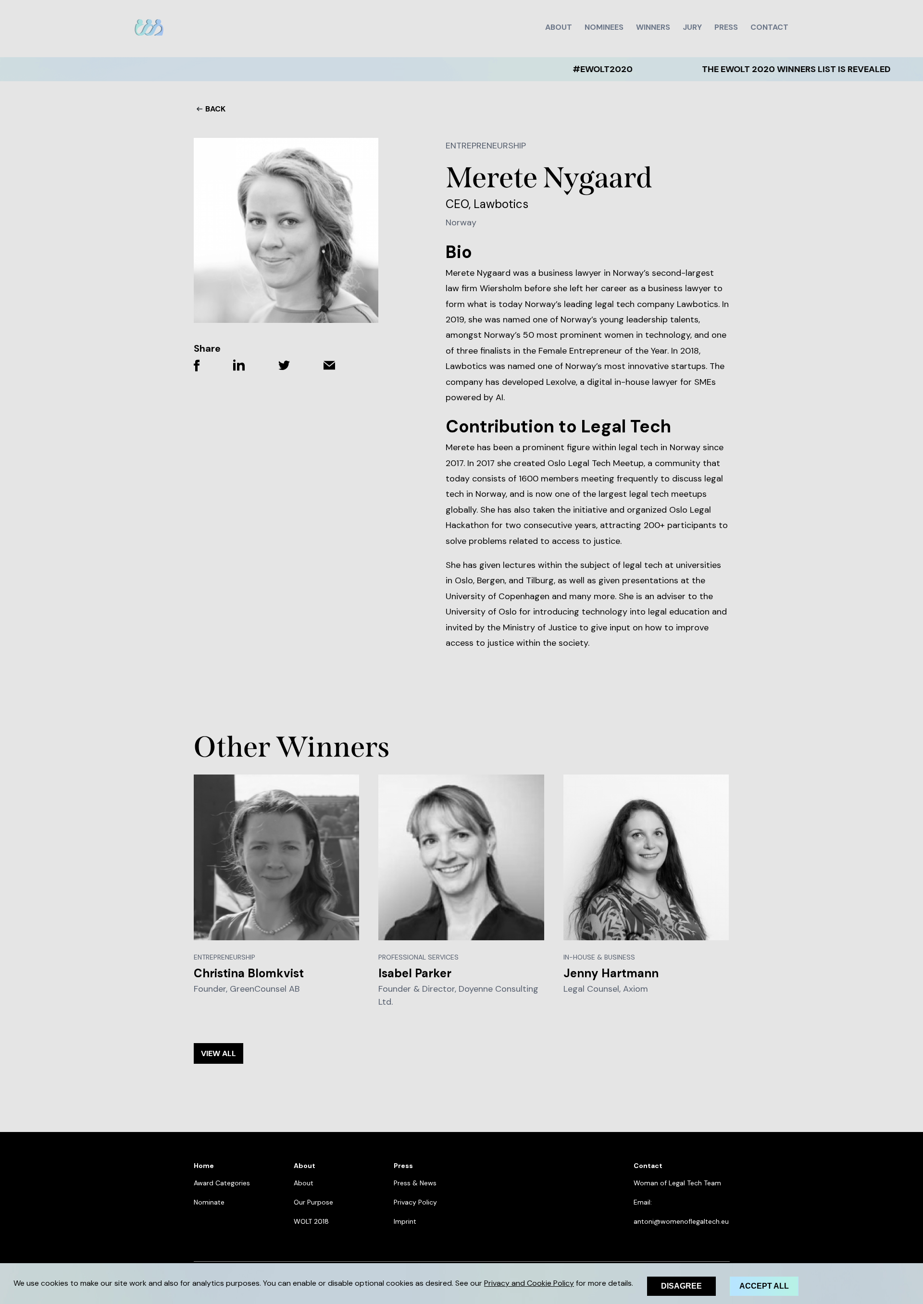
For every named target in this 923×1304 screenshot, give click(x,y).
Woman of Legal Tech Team (677, 1183)
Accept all (764, 1286)
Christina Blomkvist (249, 973)
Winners (653, 27)
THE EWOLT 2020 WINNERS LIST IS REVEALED (746, 69)
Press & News (415, 1183)
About (558, 27)
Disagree (681, 1286)
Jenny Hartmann (611, 973)
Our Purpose (313, 1202)
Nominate (209, 1202)
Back (215, 109)
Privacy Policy (415, 1202)
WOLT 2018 (311, 1221)
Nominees (604, 27)
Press (726, 27)
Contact (769, 27)
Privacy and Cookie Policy (529, 1283)
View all (218, 1053)
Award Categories (222, 1183)
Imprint (405, 1221)
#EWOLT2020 (553, 69)
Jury (692, 27)
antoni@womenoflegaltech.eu (681, 1221)
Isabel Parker (414, 973)
